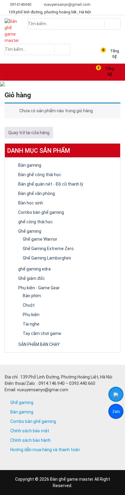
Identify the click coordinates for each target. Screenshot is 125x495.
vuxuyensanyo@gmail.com (66, 4)
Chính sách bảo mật (29, 430)
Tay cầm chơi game (42, 333)
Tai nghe (31, 324)
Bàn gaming (29, 165)
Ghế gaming (29, 231)
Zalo (116, 413)
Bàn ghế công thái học (39, 174)
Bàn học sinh (30, 202)
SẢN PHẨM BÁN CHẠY (39, 344)
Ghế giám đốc (31, 278)
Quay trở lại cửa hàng (28, 132)
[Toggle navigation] (9, 73)
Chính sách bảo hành (30, 440)
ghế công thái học (35, 221)
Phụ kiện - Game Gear (39, 287)
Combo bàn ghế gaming (41, 212)
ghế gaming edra (34, 269)
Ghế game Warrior (40, 239)
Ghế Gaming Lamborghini (47, 258)
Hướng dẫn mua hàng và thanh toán (45, 449)
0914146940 (20, 4)
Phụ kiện (31, 314)
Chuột (29, 305)
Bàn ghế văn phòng (36, 193)
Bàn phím (32, 295)
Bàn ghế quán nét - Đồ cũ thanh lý (50, 184)
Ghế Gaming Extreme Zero (48, 248)
